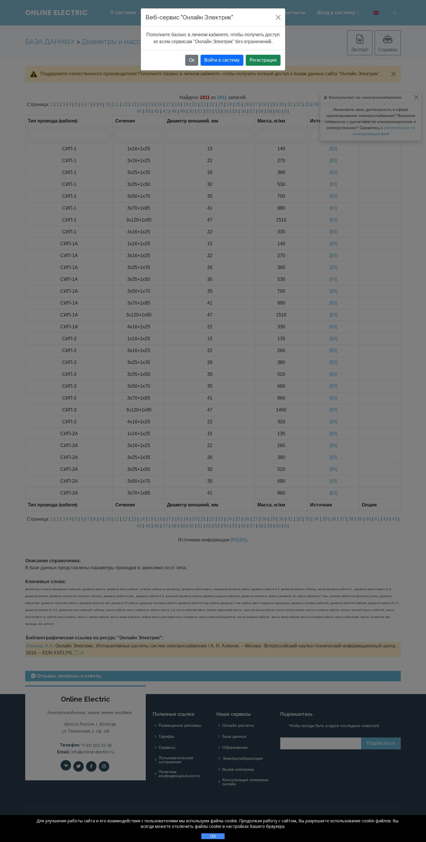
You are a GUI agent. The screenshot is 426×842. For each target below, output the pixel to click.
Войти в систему (222, 60)
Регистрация (263, 60)
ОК (213, 836)
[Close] (278, 17)
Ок (191, 60)
